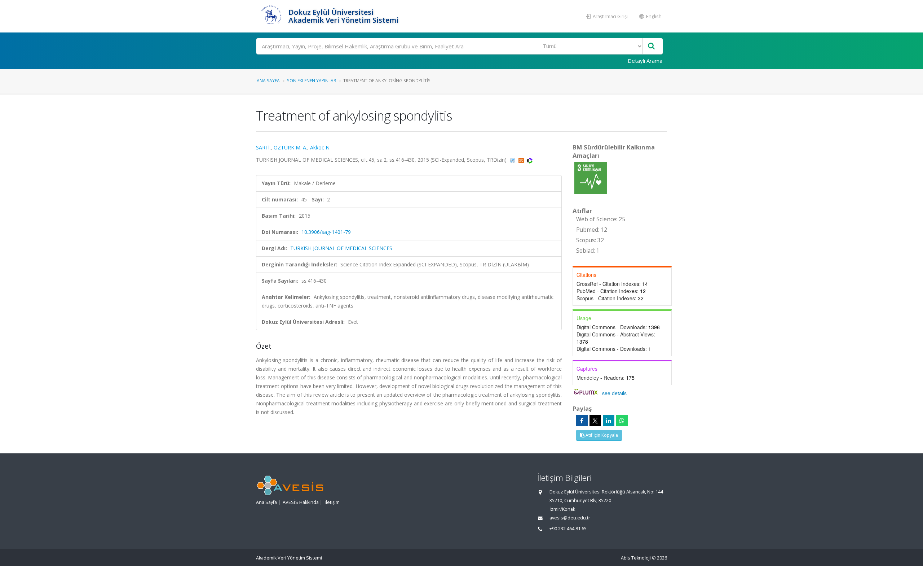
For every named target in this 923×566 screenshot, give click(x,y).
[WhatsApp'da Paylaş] (622, 420)
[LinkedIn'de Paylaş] (608, 420)
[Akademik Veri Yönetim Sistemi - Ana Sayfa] (271, 16)
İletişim (332, 502)
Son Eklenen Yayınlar (311, 80)
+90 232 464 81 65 (568, 529)
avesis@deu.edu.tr (569, 518)
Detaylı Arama (645, 60)
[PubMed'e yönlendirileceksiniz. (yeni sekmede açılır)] (513, 159)
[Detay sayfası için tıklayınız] (591, 177)
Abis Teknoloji (636, 558)
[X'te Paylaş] (595, 420)
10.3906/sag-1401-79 (326, 231)
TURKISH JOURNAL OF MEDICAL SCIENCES (341, 248)
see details (614, 393)
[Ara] (651, 46)
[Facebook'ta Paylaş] (582, 420)
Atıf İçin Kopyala (601, 435)
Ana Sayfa (268, 80)
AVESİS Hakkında (301, 502)
